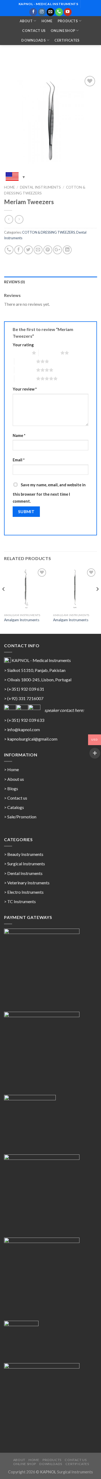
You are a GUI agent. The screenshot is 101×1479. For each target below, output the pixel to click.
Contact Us (34, 30)
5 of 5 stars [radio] (25, 378)
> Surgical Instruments (24, 863)
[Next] (97, 599)
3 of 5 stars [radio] (25, 361)
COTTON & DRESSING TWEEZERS (48, 232)
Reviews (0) (14, 282)
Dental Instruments (40, 187)
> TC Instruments (20, 901)
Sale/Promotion (21, 816)
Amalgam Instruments (21, 620)
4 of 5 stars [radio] (25, 370)
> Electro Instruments (24, 892)
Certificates (66, 40)
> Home (11, 769)
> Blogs (11, 788)
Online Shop (63, 30)
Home (47, 21)
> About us (14, 779)
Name (19, 435)
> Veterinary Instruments (27, 882)
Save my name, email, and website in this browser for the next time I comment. (49, 493)
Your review (25, 389)
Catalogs (15, 807)
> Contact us (15, 797)
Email (19, 460)
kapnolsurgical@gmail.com (32, 738)
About (26, 21)
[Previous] (3, 599)
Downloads (33, 40)
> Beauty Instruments (23, 854)
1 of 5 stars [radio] (21, 353)
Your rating (23, 345)
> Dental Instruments (23, 873)
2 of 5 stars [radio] (49, 353)
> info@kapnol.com (22, 729)
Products (68, 21)
